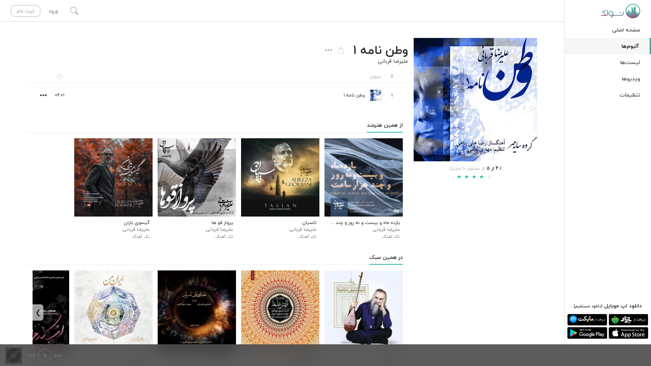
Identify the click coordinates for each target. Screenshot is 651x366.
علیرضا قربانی (393, 61)
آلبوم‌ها (630, 46)
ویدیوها (631, 78)
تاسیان (309, 222)
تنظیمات (629, 95)
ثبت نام (26, 11)
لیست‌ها (630, 62)
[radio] (459, 177)
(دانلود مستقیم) (588, 306)
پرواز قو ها (222, 222)
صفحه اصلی (626, 30)
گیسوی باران (137, 222)
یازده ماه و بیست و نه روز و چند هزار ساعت (363, 222)
